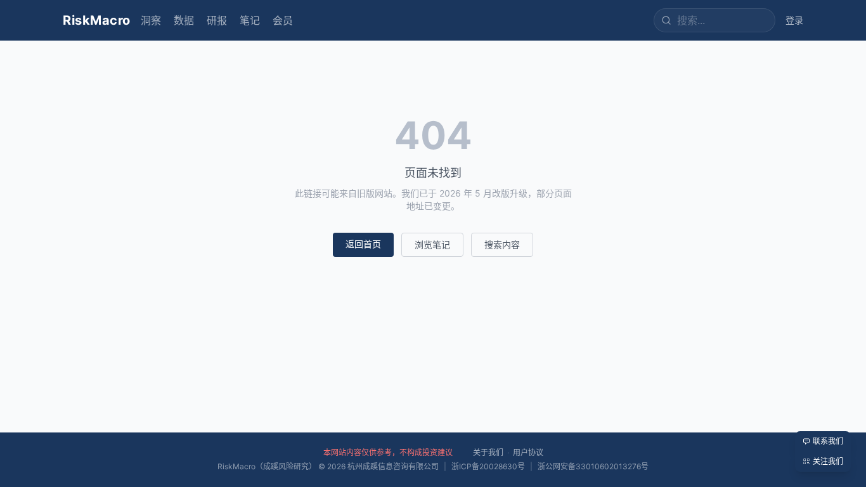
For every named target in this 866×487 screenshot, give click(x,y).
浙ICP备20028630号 (488, 466)
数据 (184, 20)
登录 (794, 20)
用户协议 (528, 452)
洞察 (151, 20)
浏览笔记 (432, 244)
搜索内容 (502, 244)
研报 (217, 20)
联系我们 (828, 441)
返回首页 (363, 243)
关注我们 (828, 461)
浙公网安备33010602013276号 (593, 466)
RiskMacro (97, 20)
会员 (283, 20)
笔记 (250, 20)
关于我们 (488, 452)
